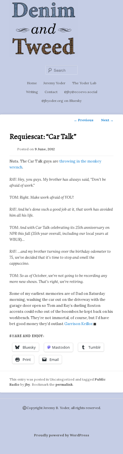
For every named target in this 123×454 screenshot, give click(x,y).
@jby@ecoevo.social (80, 92)
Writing (32, 92)
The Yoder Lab (84, 83)
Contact (51, 92)
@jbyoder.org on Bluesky (61, 100)
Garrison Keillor (78, 323)
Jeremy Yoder (54, 83)
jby (27, 384)
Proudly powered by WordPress (61, 435)
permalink (64, 384)
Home (32, 83)
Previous (84, 120)
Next (107, 120)
